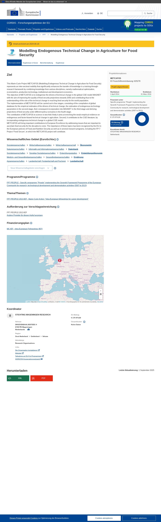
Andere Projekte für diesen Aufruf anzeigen (25, 215)
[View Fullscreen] (100, 285)
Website (28, 353)
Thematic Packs (24, 29)
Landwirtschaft (76, 161)
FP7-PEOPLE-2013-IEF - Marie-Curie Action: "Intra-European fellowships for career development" (48, 199)
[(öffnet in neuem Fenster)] (26, 11)
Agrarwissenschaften (15, 161)
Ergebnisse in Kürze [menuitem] (30, 63)
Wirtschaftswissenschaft (66, 145)
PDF (43, 378)
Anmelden (88, 13)
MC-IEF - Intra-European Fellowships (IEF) (25, 229)
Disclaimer (100, 302)
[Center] (100, 294)
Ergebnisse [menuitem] (60, 63)
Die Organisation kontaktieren (36, 350)
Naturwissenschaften (15, 149)
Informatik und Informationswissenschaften (46, 149)
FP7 (44, 35)
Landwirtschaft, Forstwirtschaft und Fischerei (47, 161)
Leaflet (28, 302)
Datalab (91, 29)
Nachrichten (81, 29)
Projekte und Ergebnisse (43, 29)
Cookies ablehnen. (139, 518)
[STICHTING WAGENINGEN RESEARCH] (60, 260)
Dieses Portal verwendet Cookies (24, 518)
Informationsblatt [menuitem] (14, 63)
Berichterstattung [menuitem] (46, 63)
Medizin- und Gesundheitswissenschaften (24, 157)
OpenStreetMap (42, 302)
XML (20, 378)
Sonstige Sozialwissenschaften (42, 153)
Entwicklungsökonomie (91, 153)
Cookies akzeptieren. (104, 518)
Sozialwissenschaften (16, 145)
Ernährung (78, 157)
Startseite (12, 29)
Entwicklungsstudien (68, 153)
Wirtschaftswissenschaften (40, 145)
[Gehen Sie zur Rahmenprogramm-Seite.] (11, 52)
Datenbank (73, 149)
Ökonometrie (86, 145)
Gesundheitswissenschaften (58, 157)
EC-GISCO (62, 302)
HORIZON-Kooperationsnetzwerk (37, 359)
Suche (99, 29)
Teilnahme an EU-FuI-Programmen (38, 356)
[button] (100, 13)
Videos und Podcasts (65, 29)
